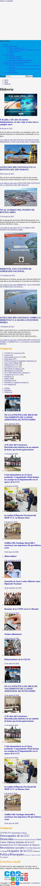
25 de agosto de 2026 (11, 424)
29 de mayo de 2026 (11, 552)
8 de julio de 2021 (6, 128)
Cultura (7, 355)
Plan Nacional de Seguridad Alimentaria (20, 60)
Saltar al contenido (6, 1)
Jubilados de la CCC (15, 51)
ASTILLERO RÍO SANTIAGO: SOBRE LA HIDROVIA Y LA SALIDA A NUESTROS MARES (20, 320)
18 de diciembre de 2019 (12, 588)
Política (11, 53)
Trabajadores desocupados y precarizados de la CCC (24, 50)
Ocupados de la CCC (11, 375)
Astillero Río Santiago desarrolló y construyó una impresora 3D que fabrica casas (22, 545)
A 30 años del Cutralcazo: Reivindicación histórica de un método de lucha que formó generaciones (21, 447)
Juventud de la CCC (11, 367)
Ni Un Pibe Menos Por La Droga (15, 373)
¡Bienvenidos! (10, 556)
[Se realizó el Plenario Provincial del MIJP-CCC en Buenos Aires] (20, 511)
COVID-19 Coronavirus (16, 58)
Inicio (6, 44)
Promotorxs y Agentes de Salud (15, 382)
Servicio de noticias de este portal (14, 64)
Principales (8, 380)
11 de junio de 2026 (11, 454)
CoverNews (36, 883)
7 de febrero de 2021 (7, 327)
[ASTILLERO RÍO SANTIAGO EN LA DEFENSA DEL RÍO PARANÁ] (20, 163)
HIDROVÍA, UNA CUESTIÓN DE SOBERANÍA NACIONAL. (16, 270)
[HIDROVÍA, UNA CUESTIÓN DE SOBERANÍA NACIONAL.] (20, 265)
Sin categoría (8, 384)
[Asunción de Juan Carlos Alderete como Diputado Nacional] (12, 577)
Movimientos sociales (11, 371)
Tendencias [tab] (8, 392)
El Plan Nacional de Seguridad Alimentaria (19, 361)
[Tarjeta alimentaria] (12, 630)
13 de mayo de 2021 (7, 216)
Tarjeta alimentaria (13, 634)
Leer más (20, 141)
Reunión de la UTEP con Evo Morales (21, 609)
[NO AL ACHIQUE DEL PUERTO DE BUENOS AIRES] (20, 206)
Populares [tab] (7, 390)
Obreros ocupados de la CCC (17, 48)
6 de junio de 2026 (10, 522)
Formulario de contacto (11, 72)
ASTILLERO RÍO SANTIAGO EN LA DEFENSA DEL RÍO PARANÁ (18, 168)
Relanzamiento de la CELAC (17, 659)
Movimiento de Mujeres (12, 369)
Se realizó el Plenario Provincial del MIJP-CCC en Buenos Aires (20, 516)
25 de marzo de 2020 (11, 613)
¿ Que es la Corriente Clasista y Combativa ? (17, 62)
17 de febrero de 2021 (7, 275)
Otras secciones (8, 55)
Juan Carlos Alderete (15, 57)
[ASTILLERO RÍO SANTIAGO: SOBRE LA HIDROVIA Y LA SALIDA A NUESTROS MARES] (20, 313)
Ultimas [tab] (7, 388)
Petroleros (7, 377)
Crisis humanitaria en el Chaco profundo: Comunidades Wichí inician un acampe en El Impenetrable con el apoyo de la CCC (21, 478)
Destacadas (8, 359)
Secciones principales (10, 46)
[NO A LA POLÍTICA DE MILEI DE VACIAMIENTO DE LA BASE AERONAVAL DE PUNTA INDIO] (12, 411)
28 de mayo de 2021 (7, 174)
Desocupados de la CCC (12, 357)
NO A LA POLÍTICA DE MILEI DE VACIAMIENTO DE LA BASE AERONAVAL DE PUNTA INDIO (21, 417)
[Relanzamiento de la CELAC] (12, 655)
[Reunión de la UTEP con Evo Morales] (12, 605)
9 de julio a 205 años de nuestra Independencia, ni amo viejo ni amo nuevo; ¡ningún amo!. (19, 122)
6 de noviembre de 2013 (12, 560)
